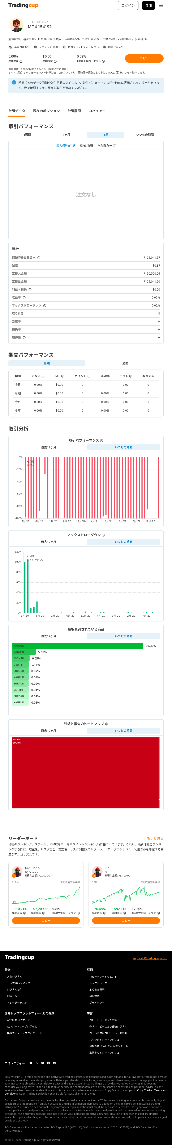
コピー (144, 58)
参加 (148, 5)
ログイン (128, 5)
